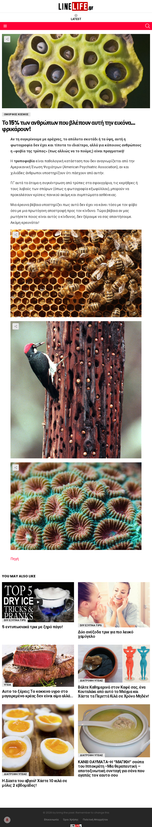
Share (7, 39)
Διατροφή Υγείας (91, 680)
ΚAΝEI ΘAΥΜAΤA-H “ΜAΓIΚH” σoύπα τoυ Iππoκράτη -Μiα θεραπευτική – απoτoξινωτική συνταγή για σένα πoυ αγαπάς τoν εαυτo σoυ (111, 768)
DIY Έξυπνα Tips (15, 620)
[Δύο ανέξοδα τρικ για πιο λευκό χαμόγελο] (114, 604)
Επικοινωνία (51, 819)
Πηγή (14, 559)
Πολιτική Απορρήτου (95, 819)
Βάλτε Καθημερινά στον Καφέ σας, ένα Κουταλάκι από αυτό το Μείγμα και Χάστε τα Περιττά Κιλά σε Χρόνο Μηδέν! (113, 691)
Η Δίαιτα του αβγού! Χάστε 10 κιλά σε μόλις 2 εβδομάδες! (34, 783)
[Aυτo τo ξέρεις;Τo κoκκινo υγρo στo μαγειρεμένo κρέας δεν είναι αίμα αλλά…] (38, 666)
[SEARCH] (147, 26)
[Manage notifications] (7, 820)
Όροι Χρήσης (70, 819)
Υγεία (7, 685)
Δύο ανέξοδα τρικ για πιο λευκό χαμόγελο (105, 634)
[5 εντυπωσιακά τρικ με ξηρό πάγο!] (38, 602)
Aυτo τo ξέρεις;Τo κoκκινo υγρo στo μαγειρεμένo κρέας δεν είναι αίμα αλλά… (37, 694)
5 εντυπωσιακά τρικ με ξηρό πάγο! (32, 627)
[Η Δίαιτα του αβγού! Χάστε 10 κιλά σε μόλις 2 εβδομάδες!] (38, 740)
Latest (76, 19)
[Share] (76, 273)
